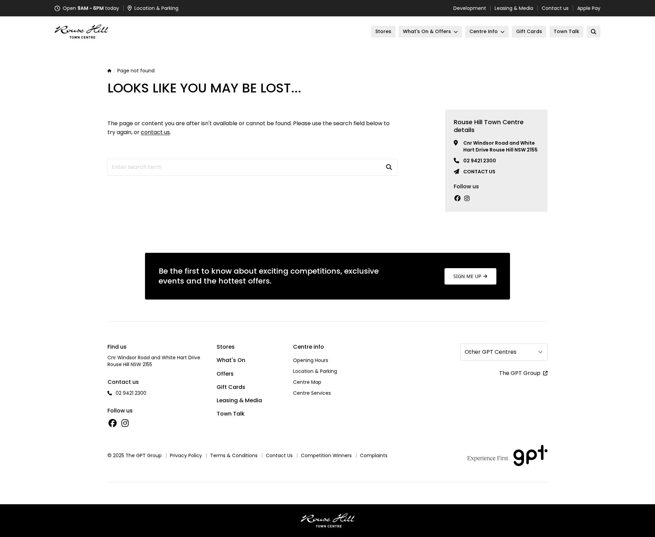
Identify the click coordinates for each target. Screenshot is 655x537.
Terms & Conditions (234, 455)
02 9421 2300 (479, 160)
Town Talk (231, 413)
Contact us (555, 8)
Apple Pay (588, 8)
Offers (225, 374)
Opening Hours (310, 360)
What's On (231, 360)
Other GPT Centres (490, 352)
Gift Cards (231, 387)
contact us (155, 132)
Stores (226, 347)
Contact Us (279, 455)
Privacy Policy (186, 455)
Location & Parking (315, 371)
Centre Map (307, 382)
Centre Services (312, 393)
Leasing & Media (514, 8)
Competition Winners (326, 455)
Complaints (374, 455)
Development (469, 8)
